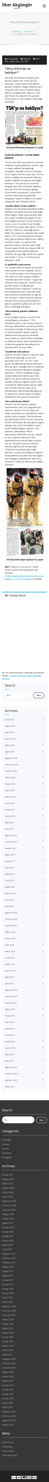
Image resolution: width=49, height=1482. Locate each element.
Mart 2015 (9, 1022)
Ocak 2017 (10, 880)
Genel (6, 1148)
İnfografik (8, 1157)
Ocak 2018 (10, 803)
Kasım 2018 (10, 739)
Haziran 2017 (11, 848)
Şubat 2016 (10, 951)
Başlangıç (16, 31)
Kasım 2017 (10, 816)
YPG (26, 61)
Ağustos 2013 (11, 1080)
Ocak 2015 (10, 1035)
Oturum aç (8, 1442)
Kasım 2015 (10, 970)
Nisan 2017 (10, 861)
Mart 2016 (9, 945)
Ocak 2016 (10, 957)
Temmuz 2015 (11, 996)
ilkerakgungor (12, 59)
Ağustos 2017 (11, 835)
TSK (22, 61)
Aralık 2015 (10, 964)
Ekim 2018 (9, 745)
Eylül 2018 (9, 751)
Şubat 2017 (10, 874)
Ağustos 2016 (11, 912)
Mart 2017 (9, 867)
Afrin (38, 59)
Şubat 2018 (10, 796)
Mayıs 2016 (10, 932)
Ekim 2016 (9, 900)
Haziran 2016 (11, 925)
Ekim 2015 (9, 977)
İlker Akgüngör (17, 4)
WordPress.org (10, 1455)
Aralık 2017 (10, 809)
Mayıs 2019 (10, 726)
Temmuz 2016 (11, 919)
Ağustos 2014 (11, 1067)
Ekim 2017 (9, 822)
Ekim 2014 (9, 1054)
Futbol (6, 1144)
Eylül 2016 (9, 906)
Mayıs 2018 (10, 777)
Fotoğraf (7, 1140)
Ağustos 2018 (11, 758)
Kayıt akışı (8, 1446)
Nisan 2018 (10, 784)
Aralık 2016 (10, 887)
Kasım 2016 (10, 893)
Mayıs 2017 (10, 854)
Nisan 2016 (10, 938)
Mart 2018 (9, 790)
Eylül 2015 (9, 983)
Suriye (12, 61)
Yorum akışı (9, 1451)
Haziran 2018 (11, 771)
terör (18, 61)
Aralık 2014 (10, 1041)
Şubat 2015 (10, 1028)
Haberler (29, 31)
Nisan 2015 (10, 1015)
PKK (6, 61)
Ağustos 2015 (11, 990)
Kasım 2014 (10, 1048)
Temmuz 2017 (11, 842)
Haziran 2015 (11, 1003)
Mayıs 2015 (10, 1009)
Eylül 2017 (9, 829)
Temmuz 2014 (11, 1073)
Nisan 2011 (10, 1086)
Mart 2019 (9, 732)
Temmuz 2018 (11, 764)
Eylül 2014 (9, 1061)
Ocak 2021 (10, 719)
